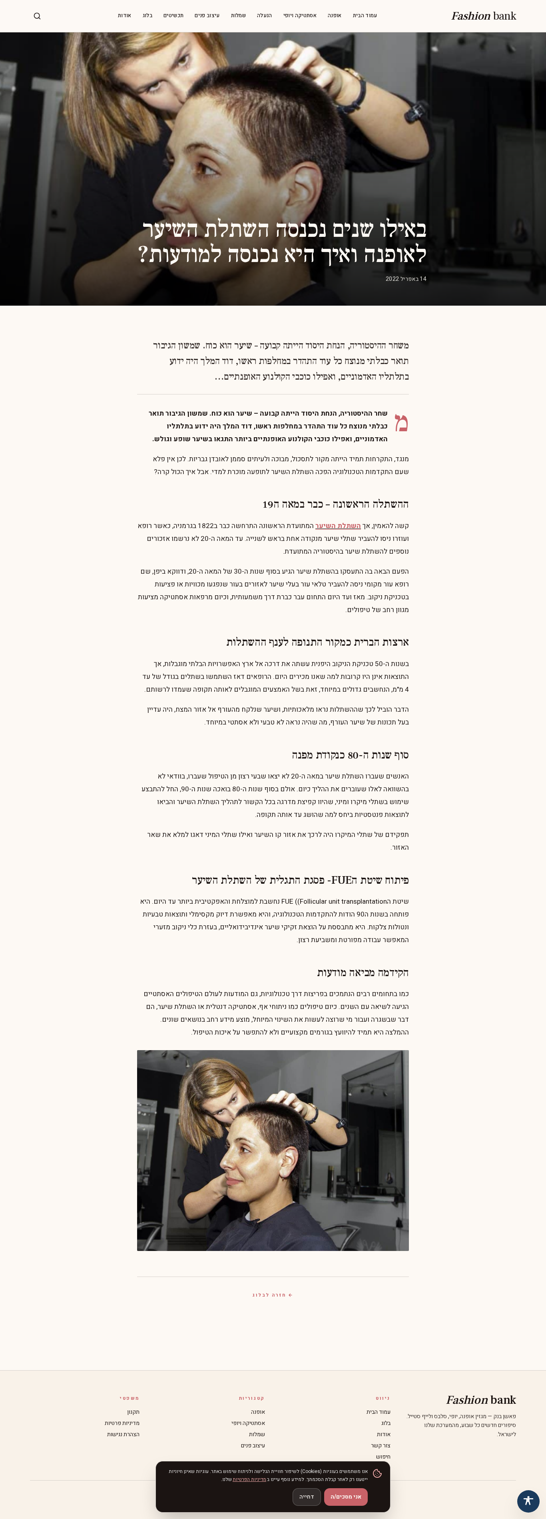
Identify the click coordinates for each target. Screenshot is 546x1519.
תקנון (133, 1412)
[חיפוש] (37, 16)
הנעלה (264, 16)
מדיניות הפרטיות (249, 1479)
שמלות (238, 16)
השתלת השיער (338, 526)
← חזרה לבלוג (272, 1295)
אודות (125, 16)
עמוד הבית (365, 16)
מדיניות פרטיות (122, 1423)
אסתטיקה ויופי (300, 16)
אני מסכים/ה (346, 1497)
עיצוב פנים (207, 16)
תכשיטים (173, 16)
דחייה (306, 1497)
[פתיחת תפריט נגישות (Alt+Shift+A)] (528, 1501)
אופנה (335, 16)
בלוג (147, 16)
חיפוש (383, 1457)
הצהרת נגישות (123, 1434)
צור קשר (381, 1445)
